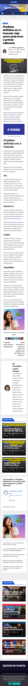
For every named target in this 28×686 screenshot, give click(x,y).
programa (12, 117)
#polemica (12, 52)
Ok (10, 683)
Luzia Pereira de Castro (16, 491)
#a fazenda (22, 49)
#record (16, 54)
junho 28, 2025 (9, 596)
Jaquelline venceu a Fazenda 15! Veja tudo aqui (8, 344)
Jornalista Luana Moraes (16, 47)
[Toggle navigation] (13, 13)
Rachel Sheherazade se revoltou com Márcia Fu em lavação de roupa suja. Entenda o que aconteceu (19, 349)
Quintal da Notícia (14, 7)
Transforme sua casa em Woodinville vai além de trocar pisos (13, 594)
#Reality (11, 54)
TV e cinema (6, 607)
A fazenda (5, 23)
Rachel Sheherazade (15, 218)
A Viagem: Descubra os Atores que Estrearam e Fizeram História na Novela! (12, 568)
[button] (22, 13)
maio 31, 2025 (9, 614)
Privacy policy (16, 683)
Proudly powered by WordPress (9, 673)
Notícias (6, 589)
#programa (19, 52)
